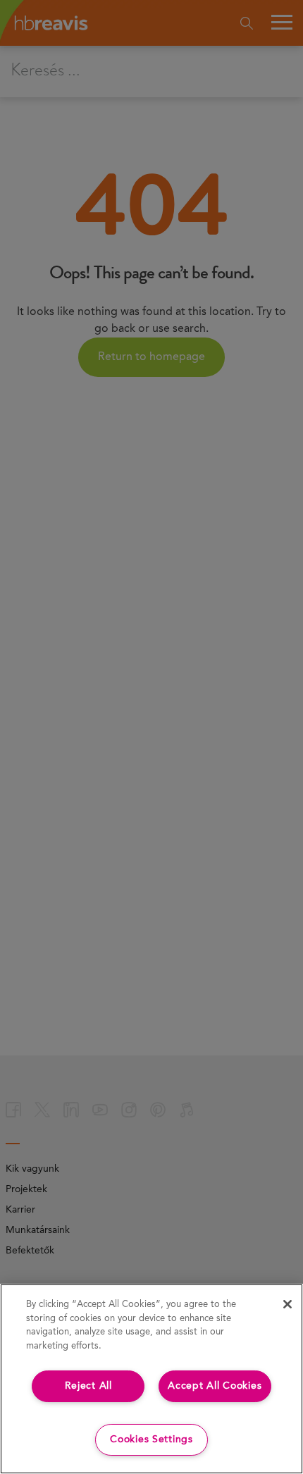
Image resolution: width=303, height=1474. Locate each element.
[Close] (287, 1304)
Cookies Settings (151, 1439)
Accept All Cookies (214, 1386)
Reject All (88, 1386)
